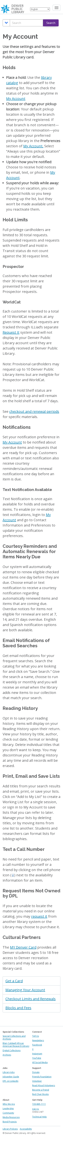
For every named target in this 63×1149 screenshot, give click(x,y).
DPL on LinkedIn (10, 1081)
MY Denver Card (23, 947)
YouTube (36, 1058)
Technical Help (39, 1116)
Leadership (8, 1108)
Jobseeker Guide (11, 1076)
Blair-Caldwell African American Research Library (16, 1045)
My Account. (33, 146)
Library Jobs (9, 1072)
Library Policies (10, 1128)
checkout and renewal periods (34, 411)
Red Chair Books (40, 1094)
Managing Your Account (25, 989)
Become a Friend (40, 1089)
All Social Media (40, 1062)
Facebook (37, 1044)
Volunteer (37, 1081)
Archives (7, 1054)
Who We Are (9, 1104)
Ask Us (35, 1109)
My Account (15, 98)
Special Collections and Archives (14, 1037)
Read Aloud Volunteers (43, 1085)
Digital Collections (11, 1050)
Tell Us (35, 1036)
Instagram (37, 1053)
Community (8, 1112)
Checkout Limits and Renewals (30, 998)
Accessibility (26, 1128)
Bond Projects (10, 1121)
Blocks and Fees (18, 1007)
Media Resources (11, 1117)
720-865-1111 (39, 1104)
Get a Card (14, 980)
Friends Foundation (41, 1076)
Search (50, 23)
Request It (11, 332)
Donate (36, 1072)
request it (39, 916)
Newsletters (38, 1040)
